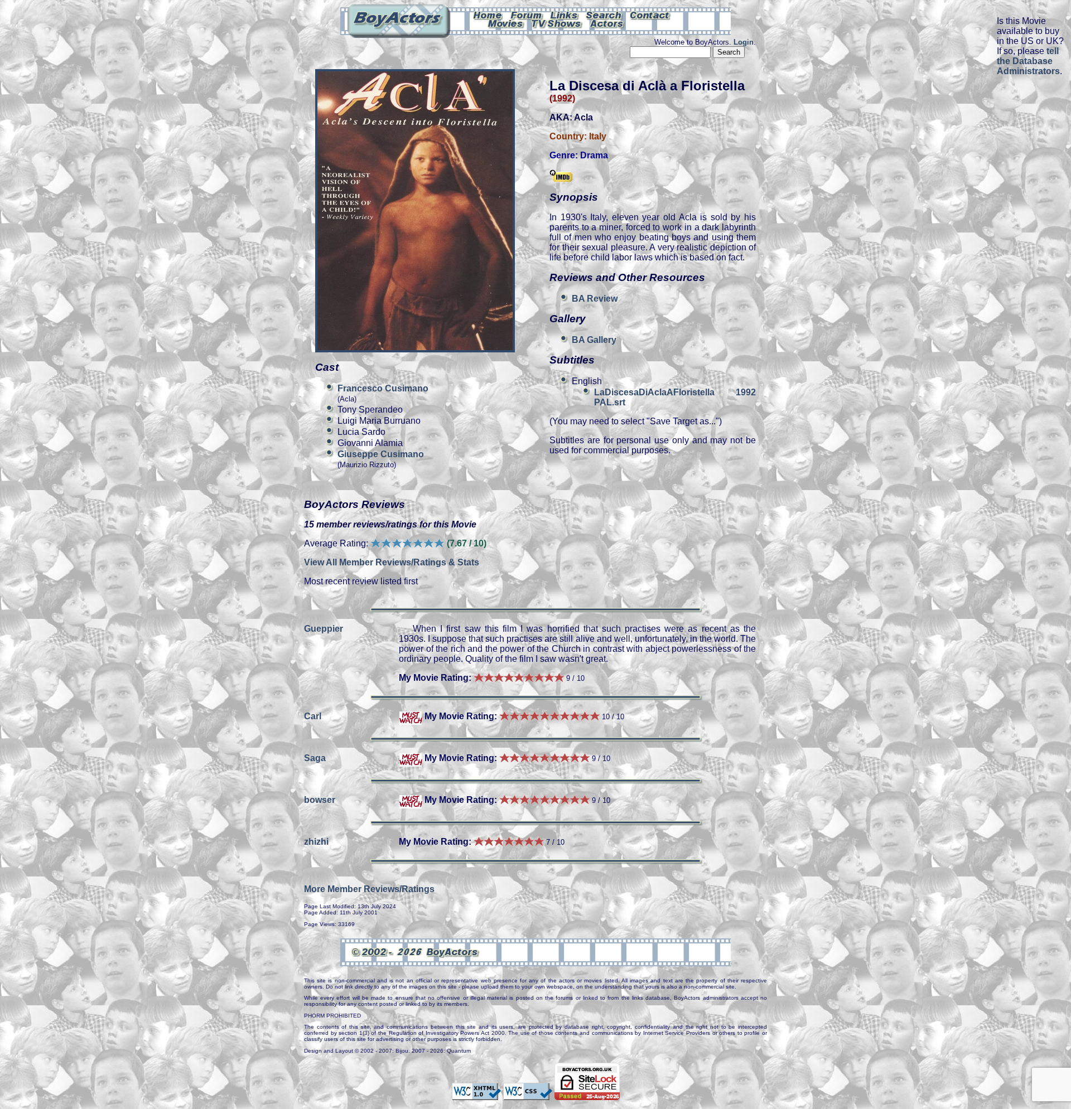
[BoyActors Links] (564, 14)
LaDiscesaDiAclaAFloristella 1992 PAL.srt (675, 397)
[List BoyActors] (607, 22)
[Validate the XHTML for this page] (476, 1094)
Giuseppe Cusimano (380, 454)
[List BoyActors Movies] (506, 22)
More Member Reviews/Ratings (369, 889)
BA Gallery (594, 340)
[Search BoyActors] (604, 14)
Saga (315, 758)
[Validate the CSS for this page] (527, 1094)
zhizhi (316, 841)
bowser (319, 800)
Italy (597, 136)
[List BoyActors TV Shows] (557, 22)
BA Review (594, 298)
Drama (594, 155)
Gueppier (323, 628)
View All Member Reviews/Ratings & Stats (391, 562)
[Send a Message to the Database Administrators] (650, 14)
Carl (312, 716)
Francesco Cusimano (382, 388)
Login (744, 42)
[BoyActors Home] (488, 14)
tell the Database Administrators (1028, 61)
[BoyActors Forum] (526, 14)
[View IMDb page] (561, 176)
